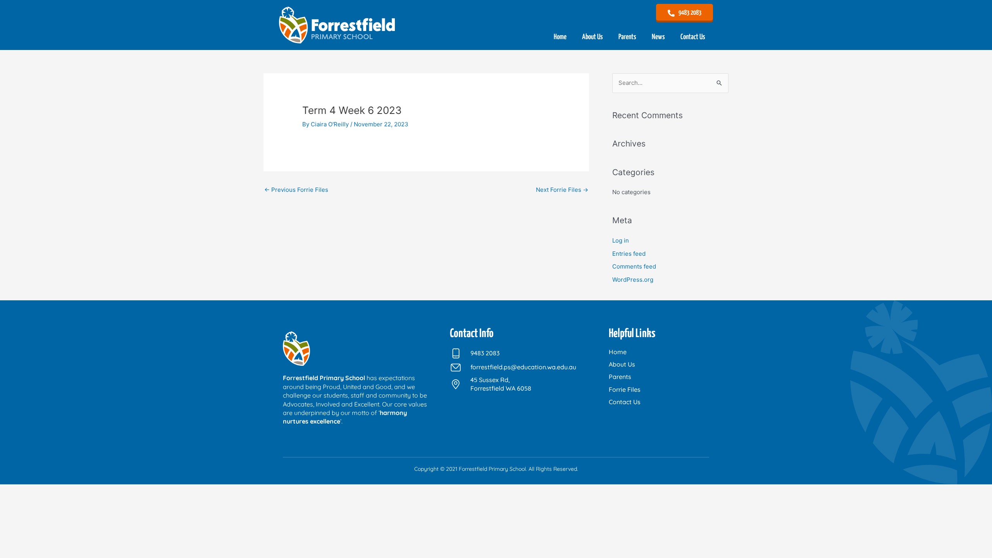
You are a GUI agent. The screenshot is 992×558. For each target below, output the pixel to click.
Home (560, 37)
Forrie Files (625, 389)
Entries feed (629, 253)
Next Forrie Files (562, 189)
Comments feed (634, 266)
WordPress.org (632, 279)
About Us (592, 37)
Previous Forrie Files (296, 189)
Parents (627, 37)
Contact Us (692, 37)
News (658, 37)
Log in (620, 240)
